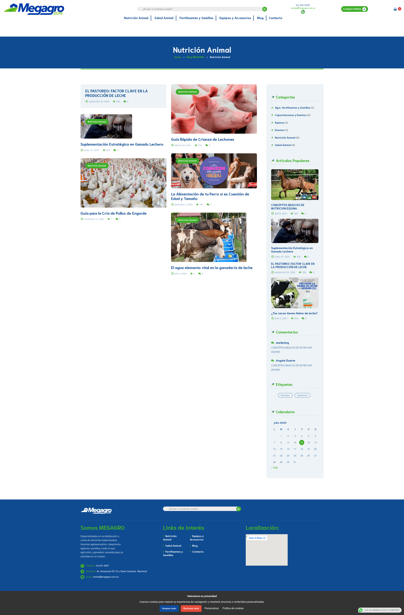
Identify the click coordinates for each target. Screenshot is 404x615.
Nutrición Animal (187, 91)
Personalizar (212, 608)
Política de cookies (233, 608)
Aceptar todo (169, 608)
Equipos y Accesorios (197, 537)
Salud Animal (283, 144)
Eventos (279, 129)
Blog (195, 545)
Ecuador (285, 395)
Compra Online (352, 8)
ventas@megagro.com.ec (303, 7)
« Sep (274, 467)
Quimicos (302, 395)
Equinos (279, 122)
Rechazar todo (191, 608)
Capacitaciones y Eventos (290, 114)
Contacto (198, 551)
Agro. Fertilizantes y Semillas (292, 107)
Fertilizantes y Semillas (173, 553)
